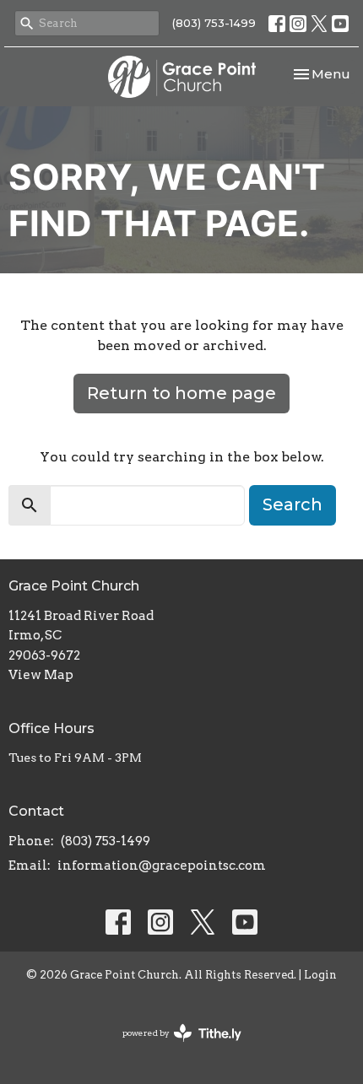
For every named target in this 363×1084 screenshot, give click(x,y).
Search (292, 504)
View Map (40, 674)
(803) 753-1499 (214, 23)
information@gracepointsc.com (161, 865)
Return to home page (181, 393)
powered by (173, 1047)
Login (320, 974)
